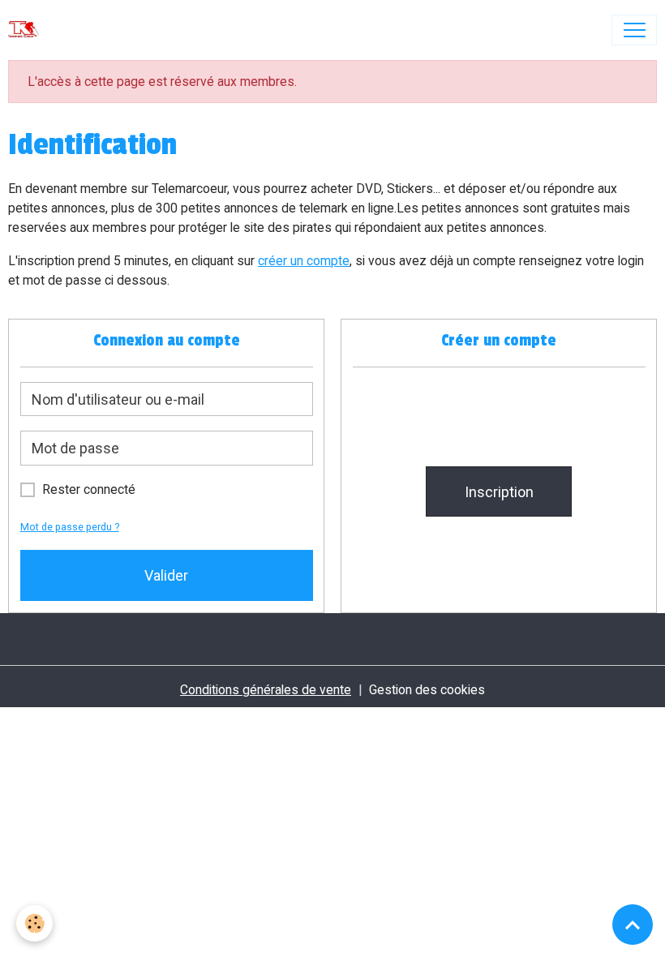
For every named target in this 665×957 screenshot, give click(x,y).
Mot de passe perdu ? (69, 527)
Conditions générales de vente (265, 689)
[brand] (27, 30)
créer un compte (304, 260)
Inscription (499, 491)
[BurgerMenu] (634, 30)
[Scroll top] (632, 924)
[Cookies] (34, 923)
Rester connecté (88, 489)
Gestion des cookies (427, 689)
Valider (166, 575)
